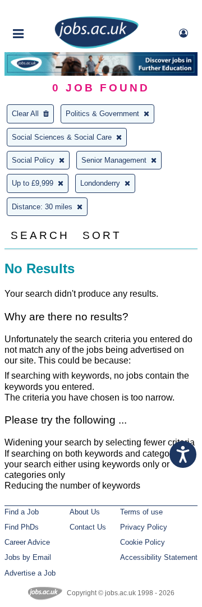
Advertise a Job (30, 573)
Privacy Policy (143, 527)
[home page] (96, 46)
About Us (85, 512)
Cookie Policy (142, 542)
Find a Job (21, 512)
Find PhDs (21, 527)
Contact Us (88, 527)
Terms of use (141, 512)
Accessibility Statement (159, 557)
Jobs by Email (27, 557)
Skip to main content (44, 10)
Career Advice (27, 542)
